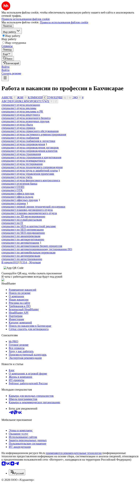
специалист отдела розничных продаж (25, 121)
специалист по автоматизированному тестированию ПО (36, 249)
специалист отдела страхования (21, 154)
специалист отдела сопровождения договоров (30, 147)
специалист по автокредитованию (22, 239)
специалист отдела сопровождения (23, 144)
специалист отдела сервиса (18, 127)
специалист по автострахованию (21, 259)
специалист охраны (13, 203)
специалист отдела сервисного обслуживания (30, 131)
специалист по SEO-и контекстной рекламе (28, 226)
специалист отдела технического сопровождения (32, 167)
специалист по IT (12, 223)
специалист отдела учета (16, 177)
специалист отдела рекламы (18, 108)
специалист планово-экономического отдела (29, 213)
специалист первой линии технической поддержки (33, 206)
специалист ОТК (12, 190)
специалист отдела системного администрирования (33, 134)
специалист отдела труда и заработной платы (29, 170)
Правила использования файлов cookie (64, 22)
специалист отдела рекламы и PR (22, 111)
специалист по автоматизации (20, 242)
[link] (7, 58)
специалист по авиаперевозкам (20, 236)
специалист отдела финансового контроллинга (30, 180)
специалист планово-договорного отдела (27, 209)
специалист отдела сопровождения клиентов (29, 150)
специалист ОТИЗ (12, 186)
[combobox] (17, 472)
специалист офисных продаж (19, 200)
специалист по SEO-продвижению (23, 232)
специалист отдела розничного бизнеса (25, 118)
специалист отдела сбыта (17, 124)
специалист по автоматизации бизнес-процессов (31, 246)
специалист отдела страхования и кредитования (31, 157)
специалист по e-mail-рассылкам (21, 219)
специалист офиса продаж (17, 193)
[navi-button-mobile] (5, 78)
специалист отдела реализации (20, 104)
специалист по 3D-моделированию (23, 216)
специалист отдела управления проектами (27, 173)
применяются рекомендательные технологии (74, 453)
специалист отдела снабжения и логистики (28, 141)
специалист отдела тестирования (21, 163)
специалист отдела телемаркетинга (23, 160)
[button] (5, 66)
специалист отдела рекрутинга (20, 114)
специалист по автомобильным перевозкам (28, 252)
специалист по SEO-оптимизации (22, 229)
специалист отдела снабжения (20, 137)
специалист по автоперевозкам (20, 255)
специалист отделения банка (19, 183)
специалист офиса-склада (17, 196)
